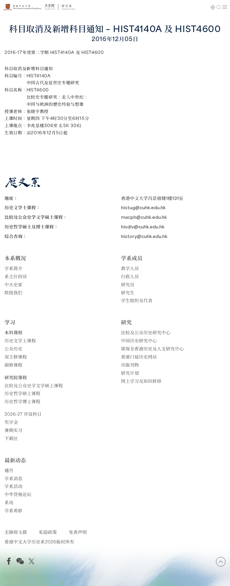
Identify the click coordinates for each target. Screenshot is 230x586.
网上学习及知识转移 (141, 381)
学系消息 (13, 478)
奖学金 (11, 422)
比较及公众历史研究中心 (145, 332)
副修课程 (13, 364)
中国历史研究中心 (139, 340)
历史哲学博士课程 (22, 401)
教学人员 (130, 268)
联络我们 (13, 292)
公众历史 (13, 348)
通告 (8, 470)
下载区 (11, 438)
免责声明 (78, 532)
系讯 (8, 502)
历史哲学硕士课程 (22, 393)
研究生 (127, 292)
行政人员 (130, 276)
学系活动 (13, 486)
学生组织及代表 (136, 300)
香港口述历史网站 (139, 356)
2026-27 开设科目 (23, 414)
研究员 (127, 284)
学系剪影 (13, 510)
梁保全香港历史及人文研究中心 (152, 348)
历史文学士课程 (20, 340)
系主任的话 (15, 276)
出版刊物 (130, 364)
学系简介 (13, 268)
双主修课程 (15, 356)
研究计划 (130, 373)
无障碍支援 (15, 532)
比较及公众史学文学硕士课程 (33, 385)
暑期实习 (13, 430)
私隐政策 (48, 532)
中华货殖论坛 (17, 494)
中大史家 (13, 284)
